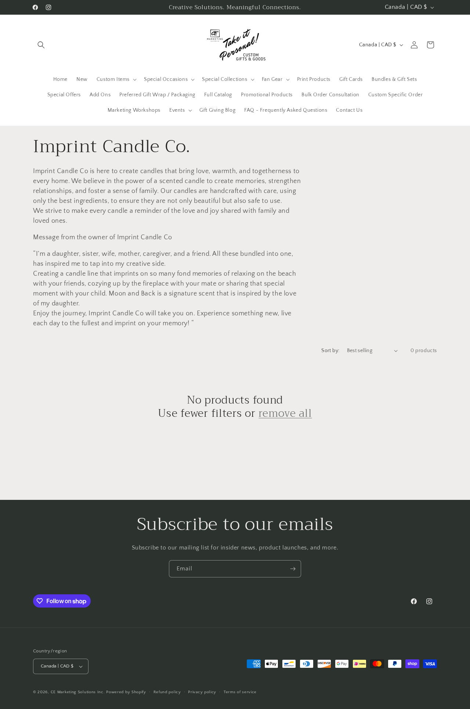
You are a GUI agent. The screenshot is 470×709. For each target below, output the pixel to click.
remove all (285, 413)
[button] (41, 45)
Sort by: (330, 351)
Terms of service (240, 692)
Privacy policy (202, 692)
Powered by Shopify (126, 692)
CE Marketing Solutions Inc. (78, 692)
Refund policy (167, 692)
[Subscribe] (293, 568)
